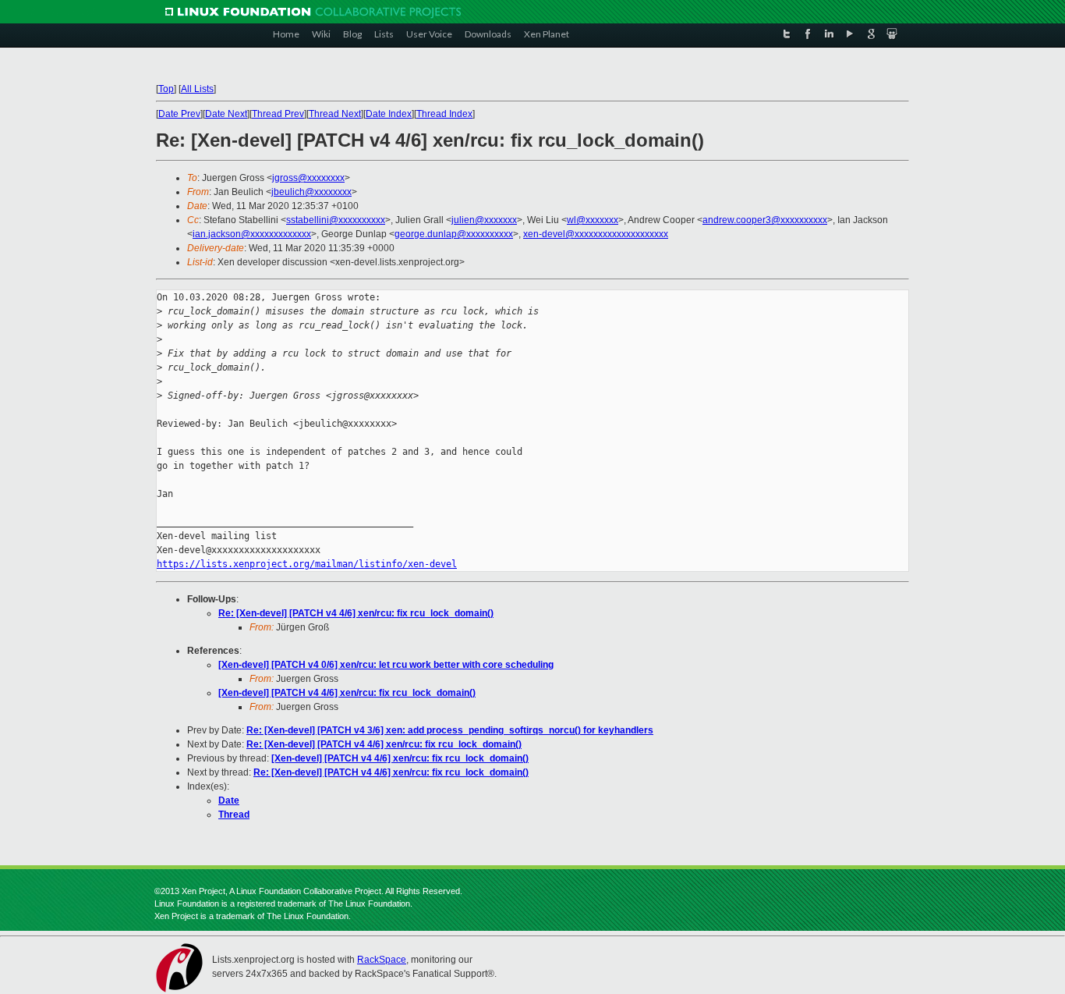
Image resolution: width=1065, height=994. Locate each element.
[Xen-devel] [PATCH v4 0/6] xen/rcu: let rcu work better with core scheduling (386, 664)
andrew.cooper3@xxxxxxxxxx (764, 220)
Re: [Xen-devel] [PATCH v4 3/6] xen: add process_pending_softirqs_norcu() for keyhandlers (449, 730)
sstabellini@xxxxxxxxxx (335, 220)
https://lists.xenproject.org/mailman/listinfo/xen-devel (307, 564)
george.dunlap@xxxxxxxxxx (454, 234)
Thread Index (444, 113)
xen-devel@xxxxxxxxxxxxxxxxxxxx (595, 234)
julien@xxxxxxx (484, 220)
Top (166, 88)
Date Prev (179, 113)
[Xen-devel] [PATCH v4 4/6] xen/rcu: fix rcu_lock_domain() (347, 692)
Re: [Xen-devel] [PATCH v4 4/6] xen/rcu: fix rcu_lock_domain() (356, 613)
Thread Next (335, 113)
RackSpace (381, 959)
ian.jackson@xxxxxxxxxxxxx (252, 234)
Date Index (389, 113)
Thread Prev (278, 113)
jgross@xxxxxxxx (308, 177)
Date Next (226, 113)
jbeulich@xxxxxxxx (311, 191)
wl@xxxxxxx (592, 220)
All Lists (197, 88)
